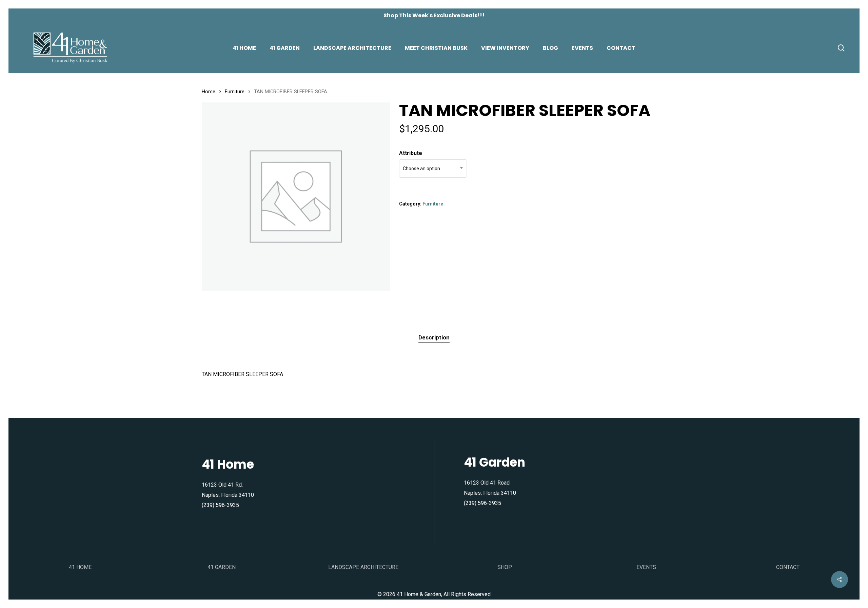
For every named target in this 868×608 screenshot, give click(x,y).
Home (208, 92)
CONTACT (788, 567)
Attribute (410, 153)
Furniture (234, 92)
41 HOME (80, 567)
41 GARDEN (222, 567)
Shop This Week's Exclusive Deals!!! (434, 15)
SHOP (504, 567)
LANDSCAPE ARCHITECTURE (363, 567)
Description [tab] (434, 337)
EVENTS (646, 567)
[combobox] (433, 168)
